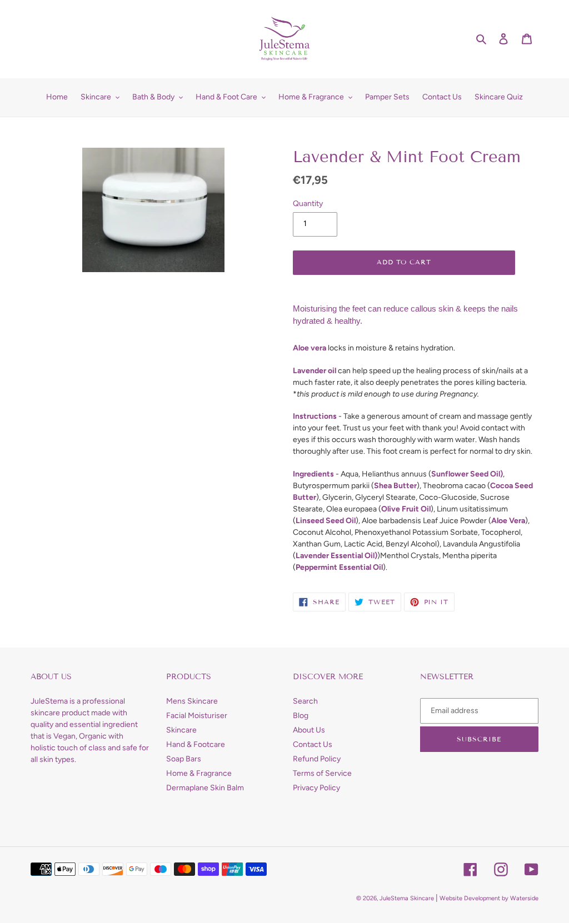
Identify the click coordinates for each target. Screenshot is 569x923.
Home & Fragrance (199, 773)
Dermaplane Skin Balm (205, 787)
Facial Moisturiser (196, 715)
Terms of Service (322, 773)
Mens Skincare (192, 701)
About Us (309, 730)
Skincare (181, 730)
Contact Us (312, 744)
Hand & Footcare (195, 744)
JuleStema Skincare (407, 898)
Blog (300, 715)
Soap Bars (183, 759)
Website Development (470, 898)
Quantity (308, 203)
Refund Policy (317, 759)
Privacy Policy (316, 787)
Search (305, 701)
